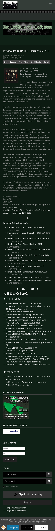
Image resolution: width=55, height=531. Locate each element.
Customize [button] (41, 527)
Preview (13, 62)
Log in (27, 502)
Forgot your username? (16, 510)
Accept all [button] (13, 527)
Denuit (46, 62)
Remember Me (12, 486)
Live (5, 62)
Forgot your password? (16, 507)
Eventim (13, 207)
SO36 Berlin (36, 62)
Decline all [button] (27, 527)
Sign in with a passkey (30, 494)
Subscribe (10, 459)
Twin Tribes (23, 62)
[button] (4, 293)
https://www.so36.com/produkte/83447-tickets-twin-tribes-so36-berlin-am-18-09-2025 (27, 211)
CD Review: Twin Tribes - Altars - (28, 277)
